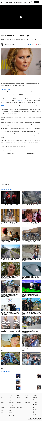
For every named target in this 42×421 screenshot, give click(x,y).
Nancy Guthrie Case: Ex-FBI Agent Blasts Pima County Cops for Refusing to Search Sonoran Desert (31, 223)
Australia (26, 397)
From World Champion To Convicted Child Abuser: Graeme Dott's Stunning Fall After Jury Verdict (31, 295)
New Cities (10, 412)
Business (2, 402)
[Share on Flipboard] (34, 44)
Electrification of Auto (12, 402)
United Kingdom (27, 402)
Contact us (18, 399)
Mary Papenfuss (8, 42)
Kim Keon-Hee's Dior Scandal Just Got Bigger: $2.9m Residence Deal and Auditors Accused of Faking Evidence (10, 313)
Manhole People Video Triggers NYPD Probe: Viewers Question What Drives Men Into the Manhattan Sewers (30, 331)
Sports (2, 412)
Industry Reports (11, 415)
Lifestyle (2, 410)
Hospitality (10, 399)
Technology (2, 407)
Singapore (26, 400)
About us (18, 397)
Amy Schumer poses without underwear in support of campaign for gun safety (17, 91)
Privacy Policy (19, 402)
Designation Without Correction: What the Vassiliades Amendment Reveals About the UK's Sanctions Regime (8, 375)
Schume (2, 105)
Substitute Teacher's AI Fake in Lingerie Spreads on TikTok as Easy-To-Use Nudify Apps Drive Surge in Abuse (10, 241)
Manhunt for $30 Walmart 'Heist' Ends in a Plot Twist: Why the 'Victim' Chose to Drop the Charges (31, 241)
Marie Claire (20, 100)
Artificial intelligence (12, 407)
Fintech (10, 413)
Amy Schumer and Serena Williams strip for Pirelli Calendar (13, 94)
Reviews (2, 413)
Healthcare (10, 400)
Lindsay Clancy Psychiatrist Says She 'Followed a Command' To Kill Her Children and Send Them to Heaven (31, 349)
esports (10, 410)
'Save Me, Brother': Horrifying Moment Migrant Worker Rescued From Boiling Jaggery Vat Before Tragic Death (31, 206)
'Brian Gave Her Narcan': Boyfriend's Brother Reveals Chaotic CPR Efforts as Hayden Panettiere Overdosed (9, 277)
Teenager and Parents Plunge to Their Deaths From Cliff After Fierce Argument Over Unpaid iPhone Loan (30, 277)
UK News (2, 399)
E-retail (10, 397)
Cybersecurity (11, 405)
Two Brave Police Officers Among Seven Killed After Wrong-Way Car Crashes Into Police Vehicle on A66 (31, 313)
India (25, 399)
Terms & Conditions (20, 400)
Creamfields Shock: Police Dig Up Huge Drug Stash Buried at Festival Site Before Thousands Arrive (10, 367)
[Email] (38, 44)
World (1, 397)
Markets (2, 400)
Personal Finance (3, 405)
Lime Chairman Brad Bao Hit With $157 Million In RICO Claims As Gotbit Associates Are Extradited (9, 387)
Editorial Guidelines (31, 153)
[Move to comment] (40, 44)
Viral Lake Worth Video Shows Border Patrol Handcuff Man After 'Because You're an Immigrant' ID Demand (9, 295)
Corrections (18, 405)
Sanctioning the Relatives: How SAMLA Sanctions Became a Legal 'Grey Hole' (8, 381)
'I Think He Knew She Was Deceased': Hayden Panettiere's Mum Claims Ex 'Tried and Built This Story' (10, 349)
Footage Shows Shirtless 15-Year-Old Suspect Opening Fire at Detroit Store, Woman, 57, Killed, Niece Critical (31, 259)
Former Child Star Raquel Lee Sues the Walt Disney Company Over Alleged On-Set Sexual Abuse (9, 223)
